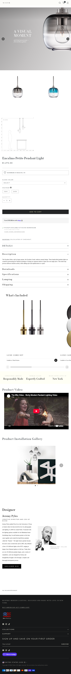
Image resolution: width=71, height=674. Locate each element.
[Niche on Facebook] (3, 624)
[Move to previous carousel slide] (62, 579)
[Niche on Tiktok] (9, 624)
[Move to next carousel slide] (67, 579)
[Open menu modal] (68, 3)
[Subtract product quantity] (4, 200)
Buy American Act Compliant (16, 607)
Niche (14, 665)
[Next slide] (67, 367)
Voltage (6, 187)
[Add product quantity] (9, 200)
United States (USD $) (15, 662)
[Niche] (6, 3)
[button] (3, 39)
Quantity (6, 197)
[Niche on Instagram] (6, 624)
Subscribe (65, 644)
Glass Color (7, 179)
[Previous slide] (7, 367)
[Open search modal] (60, 3)
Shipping (6, 239)
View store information (14, 231)
